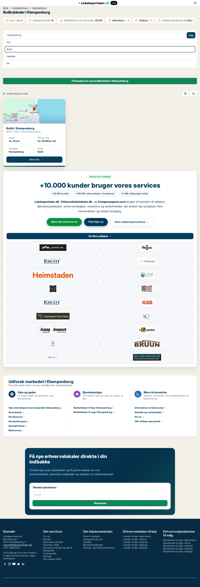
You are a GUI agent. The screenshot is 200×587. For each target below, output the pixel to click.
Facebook (5, 564)
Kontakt (47, 539)
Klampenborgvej (18, 421)
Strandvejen (15, 412)
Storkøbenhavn (20, 8)
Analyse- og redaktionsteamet (99, 547)
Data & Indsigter (91, 536)
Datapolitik (48, 550)
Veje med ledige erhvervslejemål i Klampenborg (34, 407)
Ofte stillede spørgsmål (147, 421)
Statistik (87, 542)
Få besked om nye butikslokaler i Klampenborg (100, 80)
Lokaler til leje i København (137, 536)
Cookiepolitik (50, 553)
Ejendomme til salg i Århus (176, 543)
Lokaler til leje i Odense (135, 542)
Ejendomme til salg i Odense (178, 545)
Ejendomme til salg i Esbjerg (177, 551)
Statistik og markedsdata (148, 412)
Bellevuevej (15, 430)
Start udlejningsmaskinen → (132, 222)
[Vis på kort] (185, 93)
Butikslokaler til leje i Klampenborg (92, 407)
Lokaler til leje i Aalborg (135, 545)
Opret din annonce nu (64, 221)
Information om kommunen (149, 407)
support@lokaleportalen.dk (17, 545)
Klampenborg (39, 8)
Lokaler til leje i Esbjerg (135, 547)
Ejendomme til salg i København (179, 540)
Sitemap (47, 556)
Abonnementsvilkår (53, 542)
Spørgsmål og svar (93, 539)
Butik (5, 8)
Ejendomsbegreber (93, 545)
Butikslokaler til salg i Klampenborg (93, 412)
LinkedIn (23, 564)
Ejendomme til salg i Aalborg (178, 548)
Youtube (14, 564)
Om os (138, 416)
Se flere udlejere (100, 236)
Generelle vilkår (51, 545)
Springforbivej (17, 425)
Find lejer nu (96, 221)
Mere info (34, 159)
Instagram (9, 564)
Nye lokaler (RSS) (52, 559)
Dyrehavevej (15, 416)
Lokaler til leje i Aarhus (135, 539)
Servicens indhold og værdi (57, 547)
